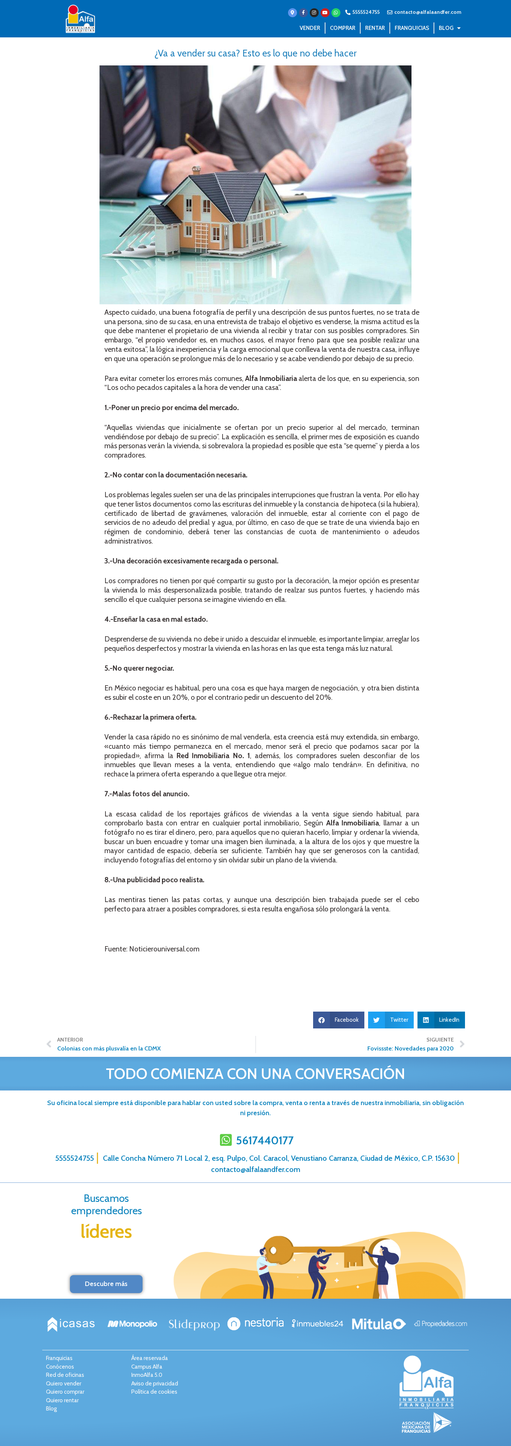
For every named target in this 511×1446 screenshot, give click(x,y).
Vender (310, 28)
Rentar (375, 28)
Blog (446, 28)
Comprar (342, 28)
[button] (339, 1020)
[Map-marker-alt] (292, 12)
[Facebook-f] (303, 12)
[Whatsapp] (335, 12)
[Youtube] (325, 12)
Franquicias (412, 28)
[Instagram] (314, 12)
